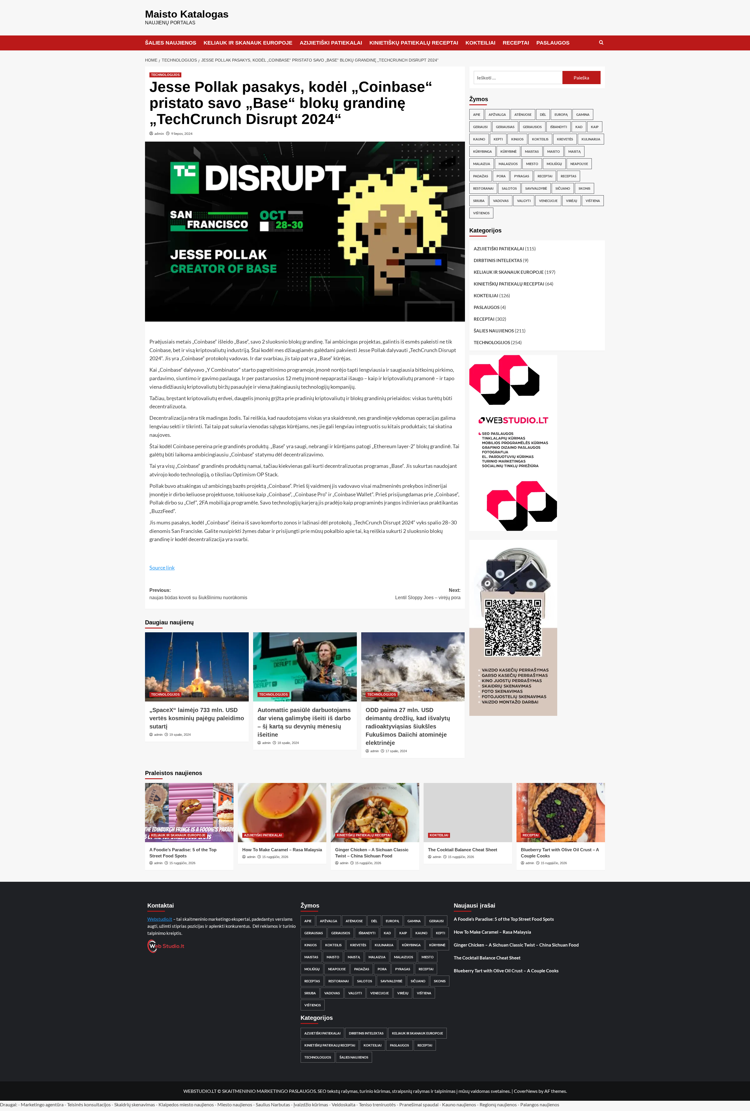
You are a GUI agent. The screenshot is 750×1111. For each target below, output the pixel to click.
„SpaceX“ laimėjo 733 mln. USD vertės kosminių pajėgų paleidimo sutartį (196, 718)
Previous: (198, 594)
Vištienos (481, 213)
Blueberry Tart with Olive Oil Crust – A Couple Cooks (506, 970)
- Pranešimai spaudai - (419, 1104)
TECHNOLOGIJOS (165, 75)
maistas (532, 151)
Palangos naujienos (539, 1104)
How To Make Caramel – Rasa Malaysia (282, 849)
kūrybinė (508, 151)
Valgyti (524, 201)
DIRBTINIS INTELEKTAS (498, 260)
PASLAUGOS (553, 43)
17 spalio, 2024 (396, 751)
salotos (509, 188)
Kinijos (517, 139)
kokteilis (540, 139)
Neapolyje (579, 164)
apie (476, 114)
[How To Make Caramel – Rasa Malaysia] (282, 812)
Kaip (595, 127)
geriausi (480, 127)
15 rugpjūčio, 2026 (182, 863)
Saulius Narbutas (273, 1104)
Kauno (479, 139)
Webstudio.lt (159, 919)
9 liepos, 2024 (181, 133)
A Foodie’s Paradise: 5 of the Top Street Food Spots (504, 919)
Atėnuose (522, 114)
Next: (428, 594)
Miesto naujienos (234, 1104)
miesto (532, 164)
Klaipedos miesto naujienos (186, 1104)
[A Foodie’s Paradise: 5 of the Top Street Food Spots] (189, 812)
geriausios (532, 127)
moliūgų (554, 164)
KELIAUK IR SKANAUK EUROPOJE (248, 43)
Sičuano (562, 188)
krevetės (565, 139)
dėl (543, 114)
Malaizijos (508, 164)
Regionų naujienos (498, 1104)
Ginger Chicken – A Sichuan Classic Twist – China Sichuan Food (516, 944)
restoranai (483, 188)
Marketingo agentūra (42, 1104)
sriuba (479, 201)
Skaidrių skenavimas (134, 1104)
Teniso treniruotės (377, 1104)
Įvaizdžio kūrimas (311, 1104)
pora (501, 176)
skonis (584, 188)
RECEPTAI (516, 43)
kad (578, 127)
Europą (561, 114)
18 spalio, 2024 (288, 743)
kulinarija (591, 139)
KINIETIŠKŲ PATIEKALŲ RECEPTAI (413, 43)
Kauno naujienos (459, 1104)
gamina (582, 114)
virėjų (571, 201)
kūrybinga (482, 151)
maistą (574, 151)
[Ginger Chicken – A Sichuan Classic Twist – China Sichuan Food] (375, 812)
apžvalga (497, 114)
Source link (162, 567)
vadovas (501, 201)
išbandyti (558, 127)
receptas (568, 176)
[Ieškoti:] (518, 77)
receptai (545, 176)
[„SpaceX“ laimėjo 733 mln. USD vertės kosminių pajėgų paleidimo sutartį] (197, 666)
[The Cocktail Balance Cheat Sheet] (468, 812)
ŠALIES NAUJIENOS (170, 43)
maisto (553, 151)
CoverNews (526, 1091)
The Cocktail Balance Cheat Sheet (462, 849)
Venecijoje (548, 201)
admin (159, 133)
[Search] (601, 43)
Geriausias (505, 127)
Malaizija (481, 164)
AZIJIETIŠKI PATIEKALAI (331, 43)
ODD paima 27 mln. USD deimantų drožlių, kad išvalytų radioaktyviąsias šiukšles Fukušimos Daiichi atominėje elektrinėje (408, 726)
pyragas (521, 176)
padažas (480, 176)
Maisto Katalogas (187, 14)
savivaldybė (536, 188)
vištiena (593, 201)
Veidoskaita (343, 1104)
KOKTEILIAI (480, 43)
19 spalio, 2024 (180, 734)
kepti (498, 139)
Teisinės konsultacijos (89, 1104)
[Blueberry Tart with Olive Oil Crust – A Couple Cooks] (561, 812)
